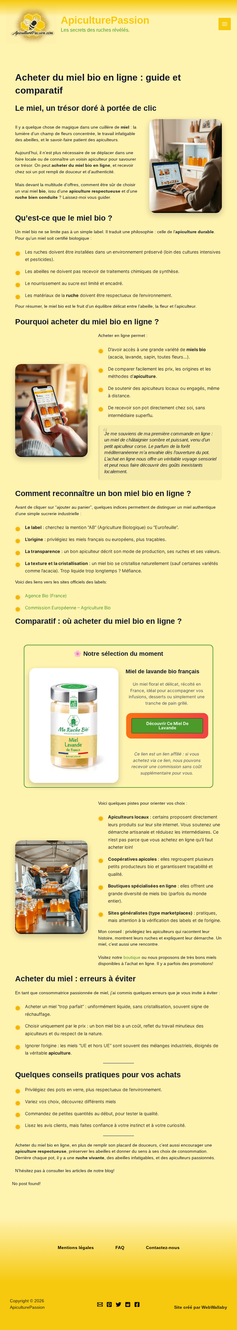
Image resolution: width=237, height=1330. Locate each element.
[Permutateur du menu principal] (224, 24)
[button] (167, 725)
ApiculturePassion (105, 20)
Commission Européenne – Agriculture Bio (68, 607)
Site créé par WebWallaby (200, 1307)
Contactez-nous (163, 1247)
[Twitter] (118, 1304)
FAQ (119, 1247)
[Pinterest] (109, 1304)
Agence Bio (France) (46, 595)
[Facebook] (137, 1304)
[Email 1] (100, 1304)
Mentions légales (76, 1247)
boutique (132, 957)
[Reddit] (128, 1304)
